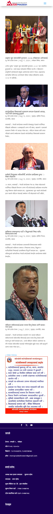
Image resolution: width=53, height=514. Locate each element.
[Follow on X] (26, 425)
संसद (43, 329)
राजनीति (7, 119)
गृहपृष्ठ (34, 116)
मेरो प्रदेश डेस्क (12, 60)
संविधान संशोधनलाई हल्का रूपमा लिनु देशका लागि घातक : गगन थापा (25, 326)
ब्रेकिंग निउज (41, 116)
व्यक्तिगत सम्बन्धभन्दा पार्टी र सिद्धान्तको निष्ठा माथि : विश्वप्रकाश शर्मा (23, 232)
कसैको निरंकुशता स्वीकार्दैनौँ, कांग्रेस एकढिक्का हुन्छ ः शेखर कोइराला (24, 175)
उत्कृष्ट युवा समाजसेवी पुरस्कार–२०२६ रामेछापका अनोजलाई (26, 58)
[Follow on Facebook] (22, 425)
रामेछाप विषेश (36, 60)
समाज (42, 60)
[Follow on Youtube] (31, 425)
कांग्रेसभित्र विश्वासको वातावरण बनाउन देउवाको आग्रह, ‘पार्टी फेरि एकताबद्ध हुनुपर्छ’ (25, 112)
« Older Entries (11, 355)
